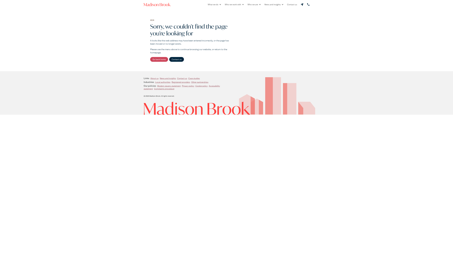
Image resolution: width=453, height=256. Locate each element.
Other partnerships (199, 82)
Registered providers (181, 82)
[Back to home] (157, 4)
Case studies (194, 78)
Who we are (253, 4)
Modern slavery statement (169, 86)
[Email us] (302, 4)
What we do (213, 4)
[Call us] (308, 4)
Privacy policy (188, 86)
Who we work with (233, 4)
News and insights (272, 4)
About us (154, 78)
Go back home (159, 59)
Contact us (292, 4)
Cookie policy (201, 86)
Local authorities (162, 82)
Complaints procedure (164, 89)
